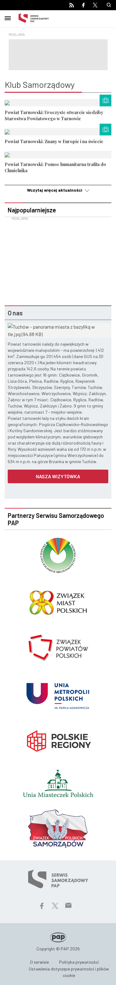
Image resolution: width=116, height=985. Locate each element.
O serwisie (39, 962)
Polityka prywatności (79, 962)
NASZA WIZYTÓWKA (58, 476)
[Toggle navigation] (8, 17)
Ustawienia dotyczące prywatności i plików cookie (69, 972)
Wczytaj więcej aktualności (55, 190)
